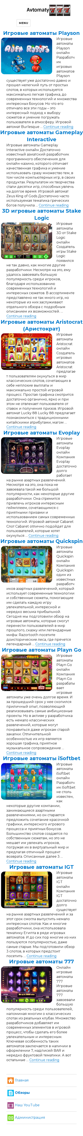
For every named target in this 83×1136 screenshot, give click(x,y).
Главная (22, 1080)
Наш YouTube (27, 1105)
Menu (23, 23)
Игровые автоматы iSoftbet (41, 758)
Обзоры (22, 1093)
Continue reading (58, 127)
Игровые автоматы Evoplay (41, 433)
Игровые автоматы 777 (41, 961)
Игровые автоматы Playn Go (41, 650)
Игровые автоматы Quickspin (41, 541)
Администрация (30, 1117)
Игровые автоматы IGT (41, 867)
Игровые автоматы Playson (41, 33)
